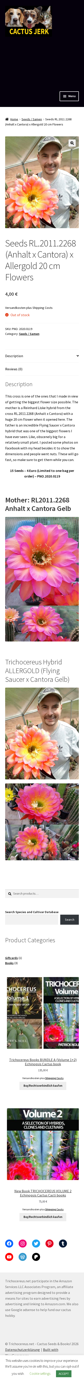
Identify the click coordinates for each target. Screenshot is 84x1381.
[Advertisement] (42, 63)
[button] (72, 143)
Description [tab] (14, 356)
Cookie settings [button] (40, 1373)
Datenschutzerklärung (22, 1349)
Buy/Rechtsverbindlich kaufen (43, 1086)
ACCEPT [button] (64, 1374)
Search (69, 920)
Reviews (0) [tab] (13, 369)
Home (14, 119)
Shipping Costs (42, 308)
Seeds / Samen (32, 119)
